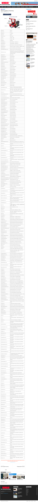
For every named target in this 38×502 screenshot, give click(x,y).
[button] (37, 7)
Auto (1, 9)
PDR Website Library (3, 479)
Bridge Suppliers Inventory (21, 466)
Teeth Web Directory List (29, 28)
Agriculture (27, 490)
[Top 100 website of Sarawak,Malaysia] (31, 36)
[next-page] (24, 472)
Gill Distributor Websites (20, 479)
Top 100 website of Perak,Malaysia (32, 62)
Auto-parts (4, 9)
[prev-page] (23, 472)
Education (27, 492)
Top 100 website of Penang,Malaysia (32, 66)
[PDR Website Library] (4, 476)
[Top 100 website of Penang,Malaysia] (28, 66)
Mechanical (27, 489)
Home (1, 8)
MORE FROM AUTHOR (8, 472)
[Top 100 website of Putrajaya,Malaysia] (28, 59)
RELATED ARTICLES (3, 472)
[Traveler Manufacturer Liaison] (12, 476)
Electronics (27, 491)
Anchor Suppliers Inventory (5, 466)
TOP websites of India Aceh (29, 23)
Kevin (6, 469)
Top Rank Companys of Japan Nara (30, 26)
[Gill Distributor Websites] (21, 476)
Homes (27, 493)
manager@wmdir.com (5, 493)
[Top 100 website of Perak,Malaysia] (28, 63)
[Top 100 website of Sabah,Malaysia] (28, 56)
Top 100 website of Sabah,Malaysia (32, 55)
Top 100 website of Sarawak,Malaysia (29, 41)
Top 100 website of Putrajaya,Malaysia (32, 59)
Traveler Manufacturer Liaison (12, 479)
